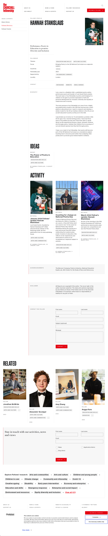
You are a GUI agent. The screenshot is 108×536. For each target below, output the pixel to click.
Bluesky (85, 507)
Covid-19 (77, 479)
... (19, 410)
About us (27, 8)
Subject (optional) (61, 323)
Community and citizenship (55, 479)
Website (69, 84)
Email (57, 316)
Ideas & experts (50, 11)
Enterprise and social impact (64, 488)
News (60, 447)
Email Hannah (78, 84)
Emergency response (37, 488)
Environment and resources (17, 492)
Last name (84, 309)
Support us (70, 11)
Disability (29, 483)
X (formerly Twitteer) (89, 504)
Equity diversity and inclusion (47, 492)
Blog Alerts (61, 450)
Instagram (60, 84)
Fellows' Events (6, 29)
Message (58, 330)
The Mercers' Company (64, 74)
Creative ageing (12, 483)
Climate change (31, 479)
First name (59, 309)
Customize (95, 517)
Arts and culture (80, 61)
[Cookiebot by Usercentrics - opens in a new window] (10, 515)
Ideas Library (6, 22)
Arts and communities (38, 240)
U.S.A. (58, 68)
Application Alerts (89, 447)
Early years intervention (48, 483)
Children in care (12, 479)
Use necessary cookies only (96, 521)
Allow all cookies (96, 512)
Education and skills (63, 61)
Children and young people (85, 475)
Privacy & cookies (62, 507)
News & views (49, 8)
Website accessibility (63, 504)
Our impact (28, 11)
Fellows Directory (7, 25)
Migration (86, 415)
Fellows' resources (73, 8)
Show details (25, 530)
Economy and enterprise (75, 483)
